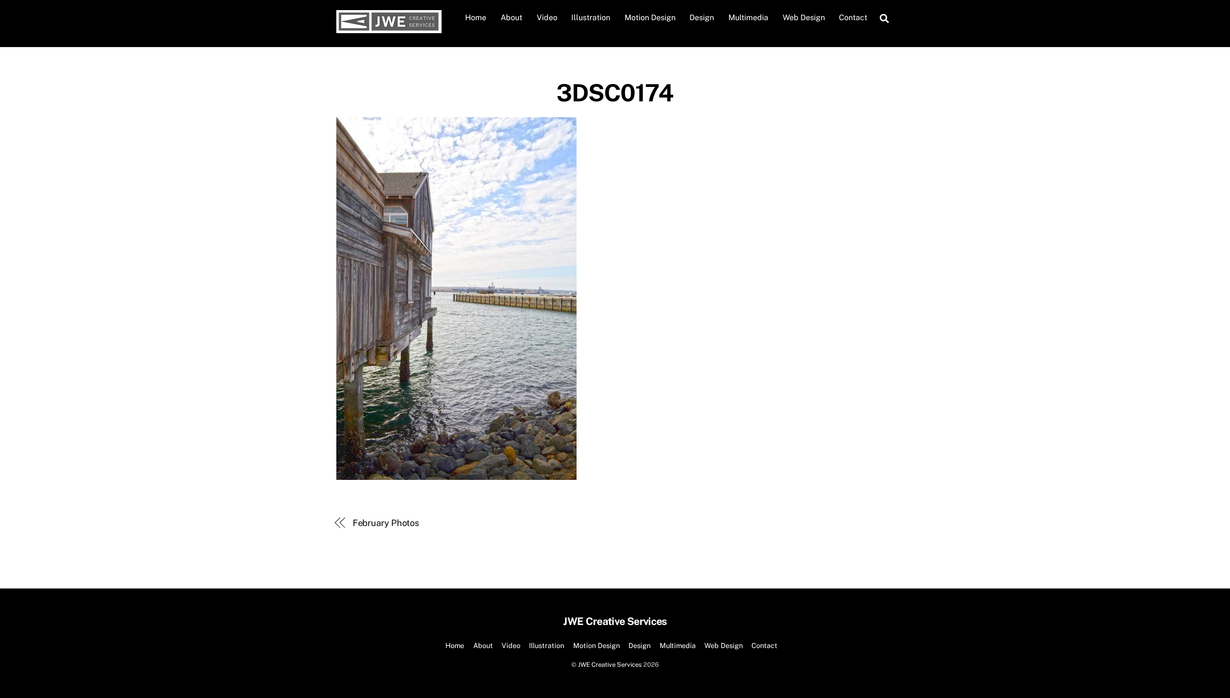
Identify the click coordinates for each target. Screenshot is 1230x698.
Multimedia (748, 17)
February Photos (386, 523)
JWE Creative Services (610, 664)
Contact (853, 17)
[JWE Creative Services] (389, 28)
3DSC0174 (614, 93)
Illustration (590, 17)
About (511, 17)
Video (547, 17)
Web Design (804, 17)
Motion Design (650, 17)
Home (475, 17)
